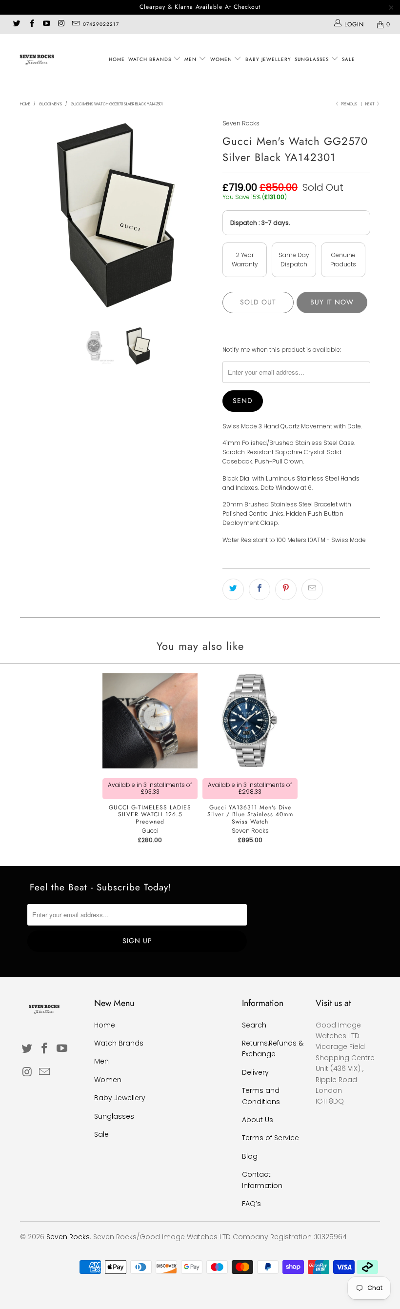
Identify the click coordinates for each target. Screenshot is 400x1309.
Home (117, 59)
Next (370, 104)
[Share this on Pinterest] (286, 589)
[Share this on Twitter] (233, 589)
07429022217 (101, 24)
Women (222, 59)
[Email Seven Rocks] (75, 24)
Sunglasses (313, 59)
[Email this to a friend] (312, 589)
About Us (257, 1120)
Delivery (255, 1072)
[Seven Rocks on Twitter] (16, 24)
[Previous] (30, 215)
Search (254, 1025)
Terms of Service (270, 1138)
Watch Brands (150, 59)
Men (191, 59)
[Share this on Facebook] (259, 589)
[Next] (202, 215)
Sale (348, 59)
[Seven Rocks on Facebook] (31, 24)
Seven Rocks (241, 123)
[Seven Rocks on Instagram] (61, 24)
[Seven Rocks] (37, 59)
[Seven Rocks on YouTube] (46, 24)
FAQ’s (251, 1203)
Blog (250, 1156)
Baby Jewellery (268, 59)
